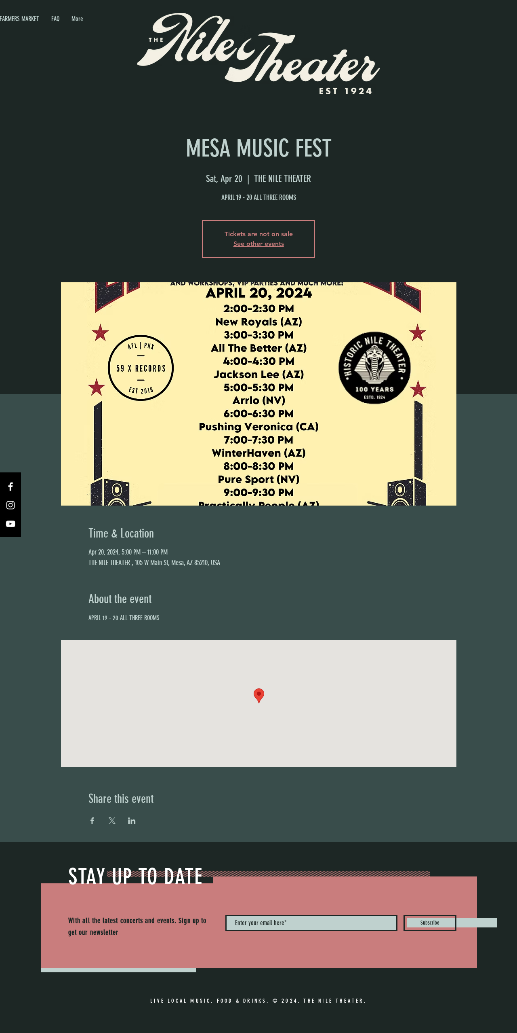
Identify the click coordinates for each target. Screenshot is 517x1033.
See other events (258, 244)
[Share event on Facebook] (92, 820)
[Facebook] (10, 486)
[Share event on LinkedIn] (132, 820)
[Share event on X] (112, 820)
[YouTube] (10, 523)
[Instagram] (10, 505)
